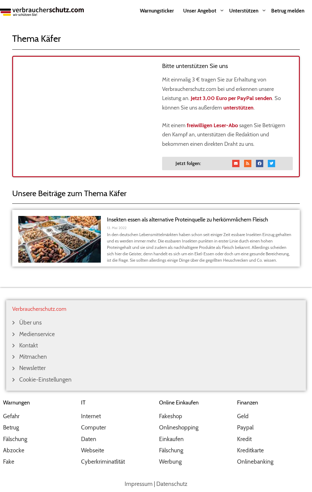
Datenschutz (171, 483)
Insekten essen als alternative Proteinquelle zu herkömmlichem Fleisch (187, 219)
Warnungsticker (157, 11)
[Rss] (247, 163)
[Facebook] (259, 163)
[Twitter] (271, 163)
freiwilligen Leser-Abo (212, 125)
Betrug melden (287, 11)
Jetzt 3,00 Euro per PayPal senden (231, 98)
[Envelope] (235, 163)
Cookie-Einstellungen (45, 379)
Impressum (139, 483)
